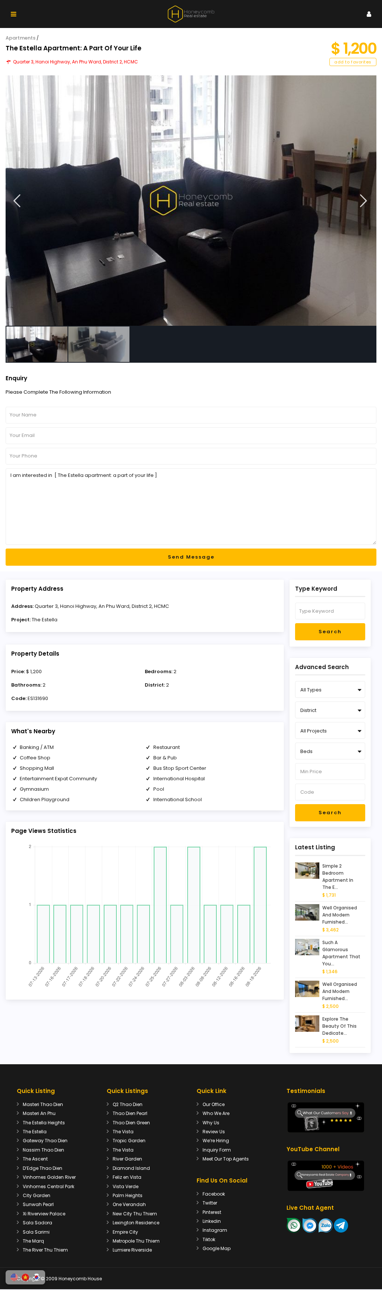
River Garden (127, 1159)
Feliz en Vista (127, 1177)
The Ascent (35, 1159)
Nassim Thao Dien (43, 1150)
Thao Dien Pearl (130, 1113)
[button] (14, 1277)
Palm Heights (128, 1195)
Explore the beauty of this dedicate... (339, 1026)
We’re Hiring (216, 1140)
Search (330, 631)
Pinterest (212, 1212)
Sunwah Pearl (38, 1204)
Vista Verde (125, 1186)
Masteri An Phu (39, 1113)
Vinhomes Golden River (49, 1177)
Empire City (125, 1232)
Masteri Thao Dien (43, 1104)
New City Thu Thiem (135, 1214)
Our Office (214, 1104)
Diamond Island (131, 1168)
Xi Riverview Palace (44, 1214)
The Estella (44, 619)
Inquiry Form (217, 1150)
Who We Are (216, 1113)
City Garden (36, 1195)
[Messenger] (310, 1224)
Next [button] (363, 200)
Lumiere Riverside (132, 1250)
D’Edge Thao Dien (42, 1168)
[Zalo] (326, 1224)
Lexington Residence (136, 1222)
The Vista (123, 1131)
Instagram (215, 1230)
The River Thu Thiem (45, 1250)
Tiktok (209, 1239)
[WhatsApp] (293, 1224)
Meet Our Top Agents (226, 1159)
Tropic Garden (129, 1140)
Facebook (214, 1194)
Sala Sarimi (36, 1232)
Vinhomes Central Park (48, 1186)
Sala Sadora (37, 1222)
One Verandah (129, 1204)
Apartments (20, 37)
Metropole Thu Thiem (136, 1241)
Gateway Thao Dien (45, 1140)
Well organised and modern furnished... (339, 915)
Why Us (211, 1122)
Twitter (210, 1203)
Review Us (214, 1131)
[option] (191, 200)
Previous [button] (17, 200)
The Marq (33, 1241)
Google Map (217, 1248)
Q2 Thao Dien (128, 1104)
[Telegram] (341, 1224)
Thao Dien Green (131, 1122)
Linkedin (212, 1221)
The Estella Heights (44, 1122)
